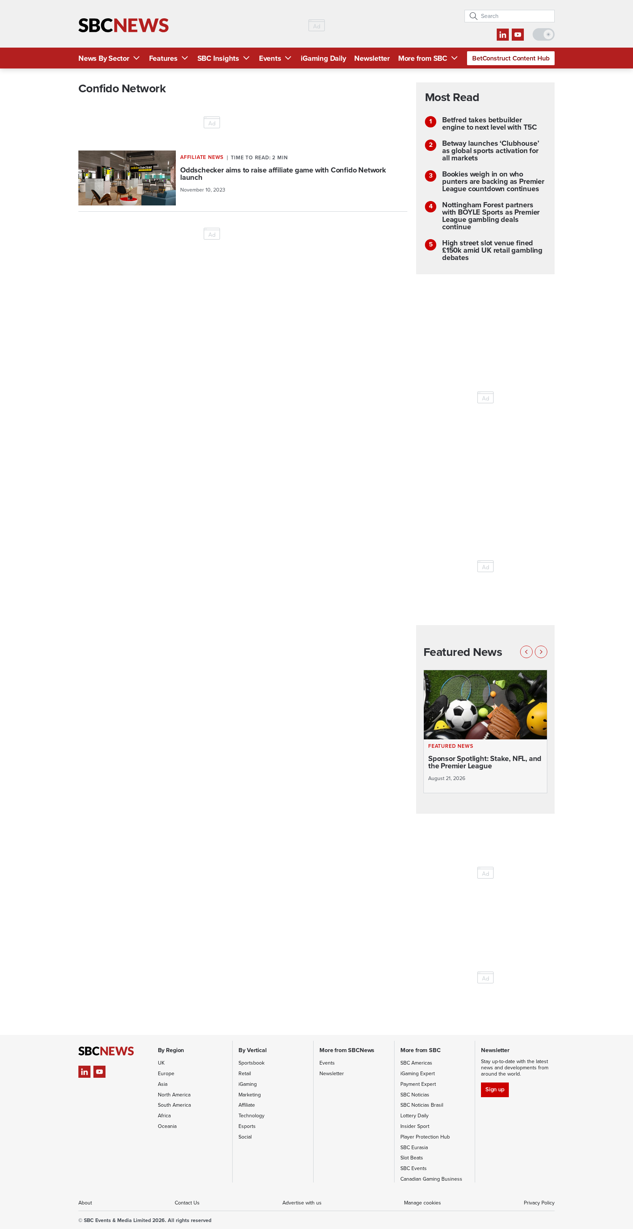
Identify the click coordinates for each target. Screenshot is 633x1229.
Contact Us (187, 1203)
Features (163, 58)
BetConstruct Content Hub (510, 58)
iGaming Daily (323, 58)
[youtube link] (518, 35)
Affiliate (246, 1105)
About (85, 1203)
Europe (166, 1073)
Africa (164, 1116)
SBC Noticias (414, 1095)
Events (270, 58)
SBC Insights (218, 58)
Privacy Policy (539, 1203)
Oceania (167, 1126)
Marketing (249, 1095)
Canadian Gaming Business (431, 1179)
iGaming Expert (417, 1073)
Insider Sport (414, 1126)
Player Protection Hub (425, 1137)
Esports (247, 1126)
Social (245, 1137)
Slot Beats (411, 1158)
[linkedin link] (503, 35)
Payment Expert (418, 1084)
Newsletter (372, 58)
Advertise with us (302, 1203)
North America (174, 1095)
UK (161, 1063)
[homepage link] (123, 25)
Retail (244, 1073)
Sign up (494, 1089)
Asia (162, 1084)
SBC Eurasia (414, 1147)
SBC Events (413, 1168)
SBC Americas (416, 1063)
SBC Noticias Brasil (421, 1105)
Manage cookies (422, 1203)
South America (174, 1105)
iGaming (247, 1084)
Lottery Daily (414, 1116)
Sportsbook (251, 1063)
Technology (251, 1116)
